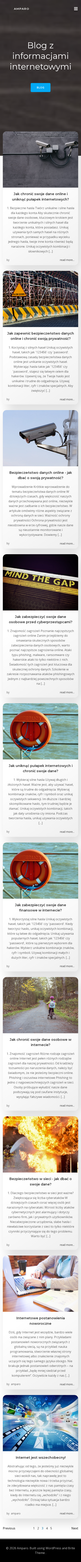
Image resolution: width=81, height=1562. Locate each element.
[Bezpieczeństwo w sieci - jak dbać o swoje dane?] (40, 1144)
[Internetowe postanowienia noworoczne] (40, 1283)
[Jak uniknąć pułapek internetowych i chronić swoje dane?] (40, 731)
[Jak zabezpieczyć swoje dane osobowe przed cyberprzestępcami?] (40, 582)
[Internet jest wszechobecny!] (40, 1423)
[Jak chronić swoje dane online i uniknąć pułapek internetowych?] (40, 159)
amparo (15, 1384)
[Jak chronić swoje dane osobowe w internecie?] (40, 1005)
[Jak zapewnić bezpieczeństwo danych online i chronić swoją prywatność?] (40, 299)
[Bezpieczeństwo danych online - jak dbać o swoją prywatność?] (40, 438)
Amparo (21, 8)
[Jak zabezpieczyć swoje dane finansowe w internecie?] (40, 870)
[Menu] (76, 9)
